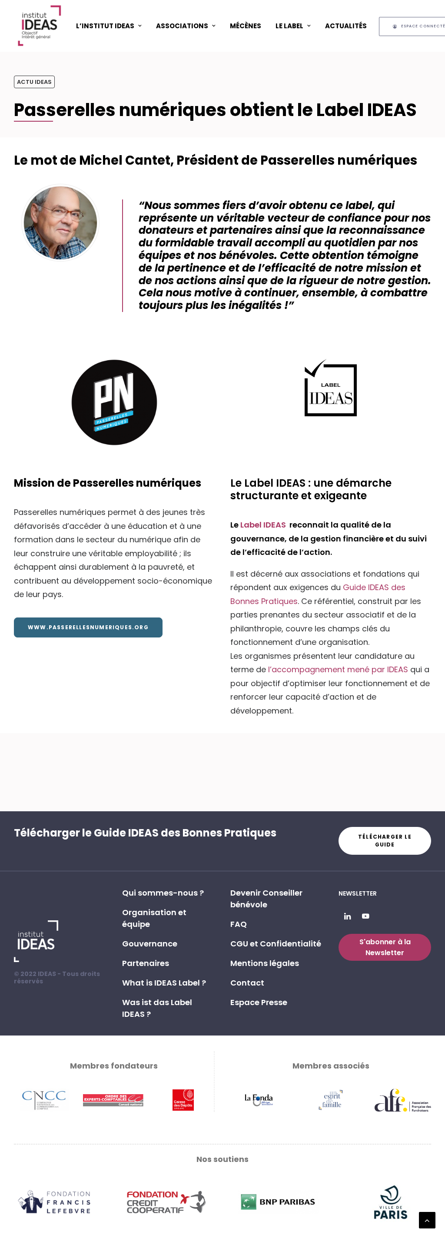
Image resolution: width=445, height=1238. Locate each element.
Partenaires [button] (145, 963)
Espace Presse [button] (258, 1002)
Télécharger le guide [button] (385, 840)
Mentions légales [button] (264, 963)
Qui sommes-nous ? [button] (163, 892)
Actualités (346, 25)
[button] (347, 916)
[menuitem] (109, 25)
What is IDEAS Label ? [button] (164, 982)
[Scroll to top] (427, 1219)
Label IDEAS (264, 524)
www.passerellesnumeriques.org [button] (88, 627)
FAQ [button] (238, 924)
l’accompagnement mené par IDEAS (338, 669)
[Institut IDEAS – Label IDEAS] (39, 25)
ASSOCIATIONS (182, 25)
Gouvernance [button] (149, 943)
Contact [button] (247, 982)
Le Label (289, 25)
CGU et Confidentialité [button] (275, 943)
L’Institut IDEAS (105, 25)
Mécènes (245, 25)
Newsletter (358, 893)
